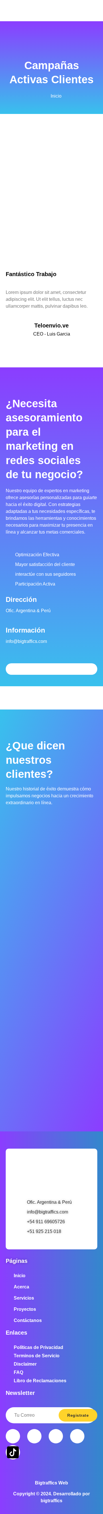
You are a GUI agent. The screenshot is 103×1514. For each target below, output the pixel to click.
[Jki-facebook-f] (13, 1436)
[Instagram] (34, 1436)
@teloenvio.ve (51, 345)
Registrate (78, 1415)
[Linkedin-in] (77, 1436)
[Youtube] (56, 1436)
